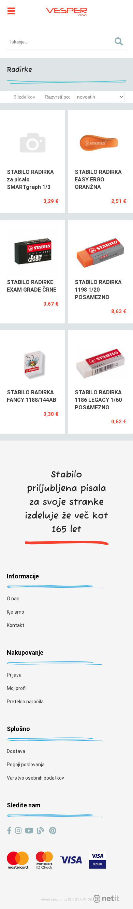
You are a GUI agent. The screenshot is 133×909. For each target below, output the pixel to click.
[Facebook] (9, 831)
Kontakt (15, 625)
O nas (13, 598)
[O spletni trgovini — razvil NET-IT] (106, 899)
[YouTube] (29, 831)
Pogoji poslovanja (26, 764)
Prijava (14, 675)
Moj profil (17, 688)
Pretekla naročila (25, 701)
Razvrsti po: (57, 97)
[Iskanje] (119, 42)
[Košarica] (123, 10)
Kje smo (15, 612)
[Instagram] (18, 831)
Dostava (16, 751)
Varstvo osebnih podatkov (35, 778)
